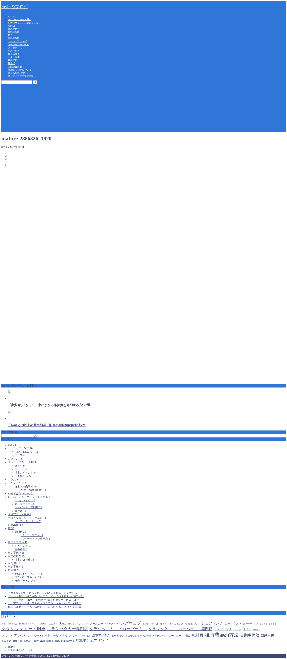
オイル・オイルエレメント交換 (176, 623)
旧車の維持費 (24, 559)
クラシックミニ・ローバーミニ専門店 (180, 629)
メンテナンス (15, 47)
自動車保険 (14, 32)
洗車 (89, 636)
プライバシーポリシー (14, 655)
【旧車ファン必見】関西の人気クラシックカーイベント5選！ (44, 603)
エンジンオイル (25, 500)
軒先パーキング (25, 580)
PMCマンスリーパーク (78, 624)
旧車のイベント (26, 472)
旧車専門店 (23, 476)
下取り (82, 635)
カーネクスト (233, 623)
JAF (10, 35)
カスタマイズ (24, 504)
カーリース (249, 623)
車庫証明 (28, 641)
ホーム (11, 16)
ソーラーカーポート (18, 44)
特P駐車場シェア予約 (150, 636)
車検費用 (45, 640)
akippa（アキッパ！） (28, 573)
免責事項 (34, 655)
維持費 (20, 510)
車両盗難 (12, 60)
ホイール (21, 469)
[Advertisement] (143, 108)
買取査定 (6, 641)
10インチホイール (9, 624)
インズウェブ (129, 623)
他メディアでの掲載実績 (21, 76)
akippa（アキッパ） (29, 623)
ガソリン (15, 458)
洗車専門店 (117, 635)
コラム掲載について (18, 73)
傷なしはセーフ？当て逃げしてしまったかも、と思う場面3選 (44, 606)
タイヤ (20, 465)
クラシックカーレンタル (266, 624)
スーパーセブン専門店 (35, 538)
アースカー (22, 455)
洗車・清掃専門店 (33, 490)
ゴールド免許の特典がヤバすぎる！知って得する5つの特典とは (46, 596)
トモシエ (256, 629)
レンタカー (70, 635)
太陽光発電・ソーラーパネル (27, 517)
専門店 (11, 26)
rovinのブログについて (20, 70)
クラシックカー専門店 (67, 629)
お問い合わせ (15, 66)
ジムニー (237, 629)
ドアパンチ (23, 545)
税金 (188, 635)
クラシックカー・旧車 (19, 19)
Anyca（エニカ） (26, 451)
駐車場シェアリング (92, 641)
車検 (36, 641)
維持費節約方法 (222, 634)
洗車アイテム (101, 635)
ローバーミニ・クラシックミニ (24, 22)
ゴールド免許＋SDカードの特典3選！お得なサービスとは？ (43, 599)
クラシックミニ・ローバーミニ (118, 628)
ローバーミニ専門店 (28, 507)
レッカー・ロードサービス (45, 635)
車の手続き (14, 51)
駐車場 (11, 63)
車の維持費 (14, 29)
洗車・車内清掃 (26, 486)
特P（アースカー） (28, 577)
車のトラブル (17, 542)
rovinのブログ (14, 6)
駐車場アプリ (67, 641)
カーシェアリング (17, 41)
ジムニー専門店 (32, 535)
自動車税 (267, 635)
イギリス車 (110, 624)
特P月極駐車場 (132, 635)
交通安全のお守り (19, 514)
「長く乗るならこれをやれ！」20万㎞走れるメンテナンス (42, 592)
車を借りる (14, 54)
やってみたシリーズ (21, 493)
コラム (13, 479)
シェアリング (223, 629)
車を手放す (14, 57)
